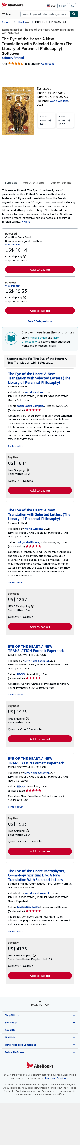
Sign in (62, 5)
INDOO (21, 674)
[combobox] (45, 14)
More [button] (27, 221)
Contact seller (15, 445)
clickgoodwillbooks (28, 542)
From (46, 120)
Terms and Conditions (56, 1078)
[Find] (74, 14)
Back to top (40, 1004)
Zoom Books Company (30, 405)
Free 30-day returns (40, 321)
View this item (12, 244)
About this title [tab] (34, 182)
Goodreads (47, 63)
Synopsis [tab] (11, 182)
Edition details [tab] (60, 182)
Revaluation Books (28, 906)
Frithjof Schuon (37, 337)
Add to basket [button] (40, 269)
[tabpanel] (38, 206)
